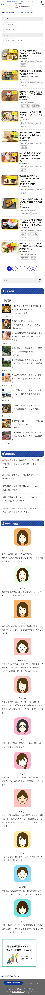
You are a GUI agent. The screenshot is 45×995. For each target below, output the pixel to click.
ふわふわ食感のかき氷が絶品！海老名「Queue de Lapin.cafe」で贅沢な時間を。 (27, 336)
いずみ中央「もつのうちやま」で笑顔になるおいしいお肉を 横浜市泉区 (27, 436)
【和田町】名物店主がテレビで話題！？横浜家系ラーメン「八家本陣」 (26, 409)
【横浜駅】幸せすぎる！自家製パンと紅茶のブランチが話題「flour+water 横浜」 (27, 309)
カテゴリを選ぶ (11, 40)
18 (30, 268)
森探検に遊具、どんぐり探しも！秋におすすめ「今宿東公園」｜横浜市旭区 (27, 363)
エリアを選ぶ (10, 24)
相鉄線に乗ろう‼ (18, 992)
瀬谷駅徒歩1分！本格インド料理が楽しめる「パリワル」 (27, 422)
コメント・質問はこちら (25, 12)
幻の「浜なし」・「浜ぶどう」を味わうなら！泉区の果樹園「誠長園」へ (27, 393)
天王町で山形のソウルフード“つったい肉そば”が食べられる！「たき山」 (27, 323)
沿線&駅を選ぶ (11, 29)
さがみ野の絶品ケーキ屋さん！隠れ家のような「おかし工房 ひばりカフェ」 (27, 378)
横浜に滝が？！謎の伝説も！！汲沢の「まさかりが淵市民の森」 (27, 350)
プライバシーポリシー (33, 983)
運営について (33, 989)
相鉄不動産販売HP (8, 12)
